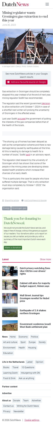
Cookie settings (32, 420)
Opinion (39, 362)
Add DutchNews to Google (35, 200)
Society (42, 342)
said (28, 154)
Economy (23, 336)
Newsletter (19, 411)
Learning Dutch (10, 373)
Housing (32, 347)
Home (12, 336)
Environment (9, 347)
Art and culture (10, 342)
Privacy (6, 411)
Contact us (8, 406)
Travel (15, 367)
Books (6, 367)
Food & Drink (9, 378)
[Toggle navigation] (47, 4)
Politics (34, 336)
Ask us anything (26, 378)
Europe (32, 342)
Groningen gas (19, 208)
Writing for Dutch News (28, 406)
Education (8, 353)
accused (22, 118)
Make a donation (13, 247)
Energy (6, 208)
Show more (45, 259)
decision (45, 103)
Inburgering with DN (30, 373)
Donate (16, 400)
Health (22, 347)
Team (26, 400)
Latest (5, 259)
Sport (23, 342)
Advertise (36, 400)
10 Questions (28, 367)
